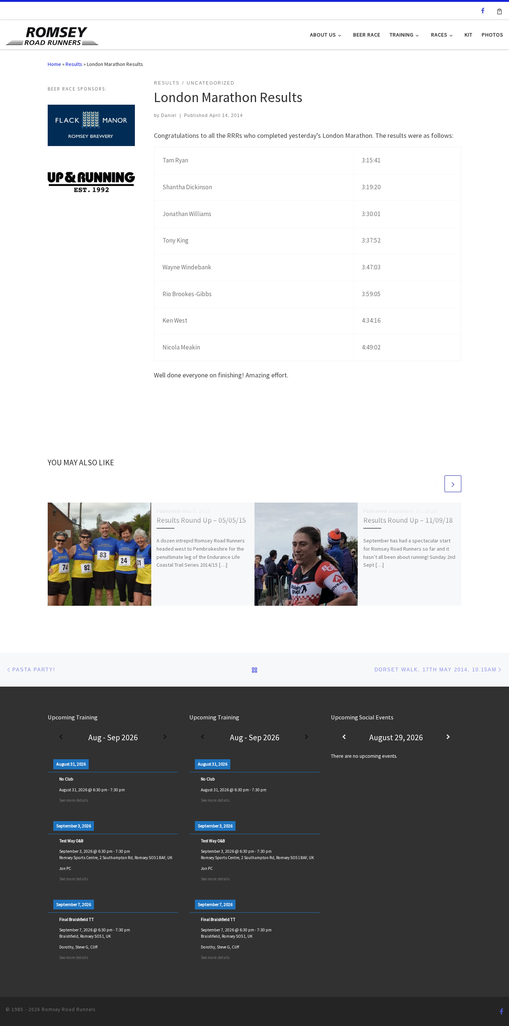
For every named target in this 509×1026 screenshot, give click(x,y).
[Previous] (61, 737)
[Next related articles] (453, 483)
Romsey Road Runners (68, 1009)
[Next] (165, 737)
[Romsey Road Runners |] (52, 34)
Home (54, 64)
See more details (73, 800)
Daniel (169, 115)
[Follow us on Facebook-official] (482, 10)
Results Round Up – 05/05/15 (201, 520)
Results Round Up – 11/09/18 (408, 520)
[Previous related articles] (435, 483)
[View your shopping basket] (499, 11)
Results (74, 64)
